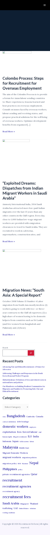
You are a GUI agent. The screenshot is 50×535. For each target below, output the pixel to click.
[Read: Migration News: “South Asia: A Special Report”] (22, 266)
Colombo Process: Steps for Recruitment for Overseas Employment (23, 83)
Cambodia (30, 416)
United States (24, 508)
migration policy (10, 463)
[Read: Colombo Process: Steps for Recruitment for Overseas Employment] (17, 61)
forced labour (30, 431)
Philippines (10, 469)
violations (33, 508)
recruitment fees (17, 496)
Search (5, 348)
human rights (7, 437)
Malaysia (10, 447)
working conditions (9, 513)
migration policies (29, 457)
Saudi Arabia (11, 503)
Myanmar (25, 463)
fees (19, 432)
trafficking (7, 508)
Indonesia (7, 441)
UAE (16, 508)
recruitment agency (11, 491)
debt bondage (23, 422)
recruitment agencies (17, 486)
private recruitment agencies (16, 474)
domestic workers (15, 427)
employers (32, 427)
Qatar (34, 474)
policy (20, 469)
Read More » (9, 131)
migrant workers (12, 457)
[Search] (31, 353)
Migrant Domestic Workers (15, 453)
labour (32, 441)
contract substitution (9, 422)
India (36, 436)
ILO (30, 436)
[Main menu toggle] (44, 5)
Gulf (40, 432)
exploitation (9, 431)
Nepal (33, 463)
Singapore (24, 504)
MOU (19, 463)
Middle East (24, 448)
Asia (4, 417)
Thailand (34, 503)
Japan (15, 441)
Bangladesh (16, 416)
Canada (39, 416)
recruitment (12, 480)
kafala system (24, 441)
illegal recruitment (20, 437)
